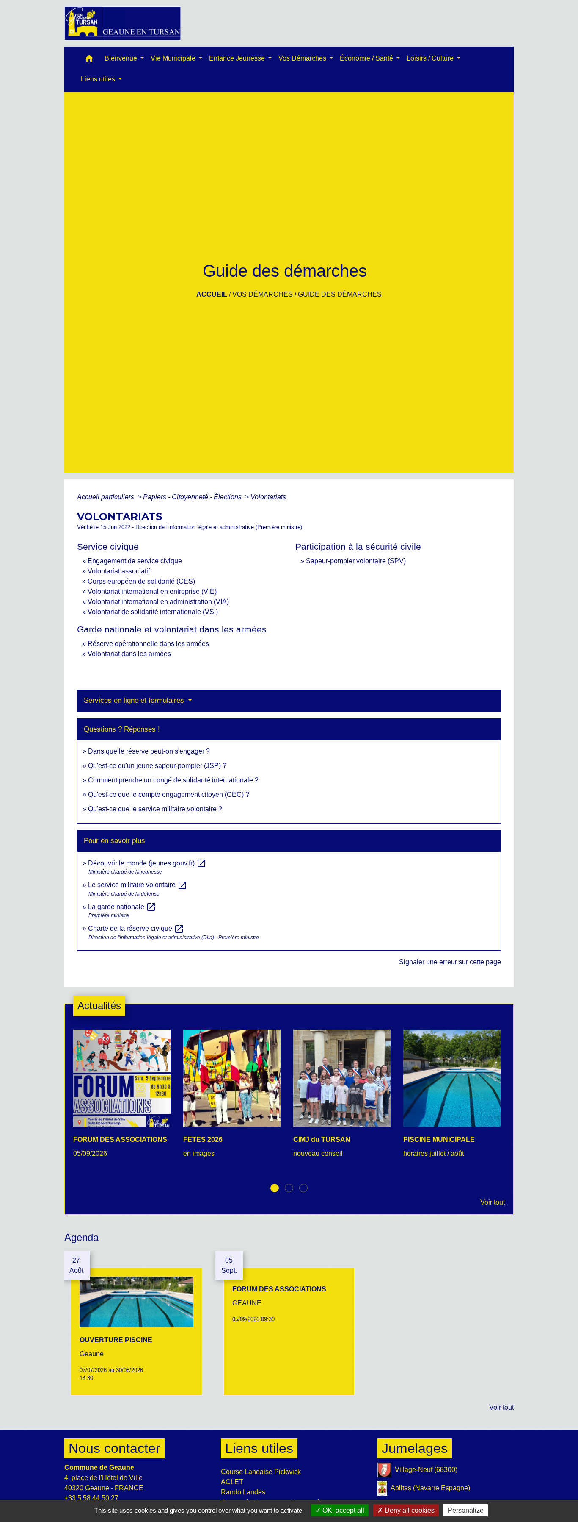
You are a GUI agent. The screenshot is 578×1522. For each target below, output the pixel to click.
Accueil (211, 294)
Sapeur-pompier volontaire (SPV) (356, 561)
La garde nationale (122, 906)
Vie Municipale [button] (174, 58)
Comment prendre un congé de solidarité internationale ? (173, 780)
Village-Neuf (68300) (426, 1469)
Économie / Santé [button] (367, 58)
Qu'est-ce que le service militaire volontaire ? (155, 808)
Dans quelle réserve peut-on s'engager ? (149, 751)
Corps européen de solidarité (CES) (141, 581)
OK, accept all (342, 1510)
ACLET (232, 1482)
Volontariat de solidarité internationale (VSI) (153, 611)
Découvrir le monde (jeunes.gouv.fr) (147, 863)
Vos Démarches (262, 294)
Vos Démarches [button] (303, 58)
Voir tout (492, 1202)
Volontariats (268, 497)
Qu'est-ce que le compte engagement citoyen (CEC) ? (168, 794)
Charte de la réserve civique (136, 928)
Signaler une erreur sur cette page (450, 962)
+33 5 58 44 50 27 (91, 1498)
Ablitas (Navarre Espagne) (430, 1487)
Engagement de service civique (135, 561)
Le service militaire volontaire (137, 884)
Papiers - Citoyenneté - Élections (193, 497)
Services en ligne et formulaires (135, 700)
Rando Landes (243, 1492)
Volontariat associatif (119, 571)
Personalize (466, 1510)
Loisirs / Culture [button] (431, 58)
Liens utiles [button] (99, 79)
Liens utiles (259, 1448)
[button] (89, 60)
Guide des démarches (340, 294)
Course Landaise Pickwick (261, 1471)
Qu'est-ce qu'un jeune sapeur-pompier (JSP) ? (157, 765)
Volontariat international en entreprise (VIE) (152, 591)
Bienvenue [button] (122, 58)
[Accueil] (122, 23)
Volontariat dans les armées (129, 653)
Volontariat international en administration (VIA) (158, 601)
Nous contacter (114, 1448)
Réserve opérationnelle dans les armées (148, 643)
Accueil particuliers (106, 497)
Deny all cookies (409, 1510)
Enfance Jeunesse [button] (238, 58)
